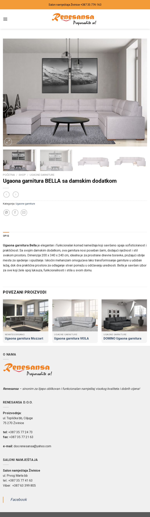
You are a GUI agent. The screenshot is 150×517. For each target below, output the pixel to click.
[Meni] (5, 19)
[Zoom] (8, 142)
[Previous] (10, 92)
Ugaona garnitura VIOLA (71, 338)
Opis (6, 235)
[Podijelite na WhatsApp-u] (6, 212)
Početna (9, 174)
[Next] (139, 92)
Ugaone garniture (42, 174)
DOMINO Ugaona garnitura (122, 338)
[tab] (6, 236)
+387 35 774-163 (90, 4)
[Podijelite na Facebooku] (15, 212)
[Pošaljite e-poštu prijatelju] (24, 212)
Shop (22, 174)
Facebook (18, 500)
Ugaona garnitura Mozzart (24, 338)
